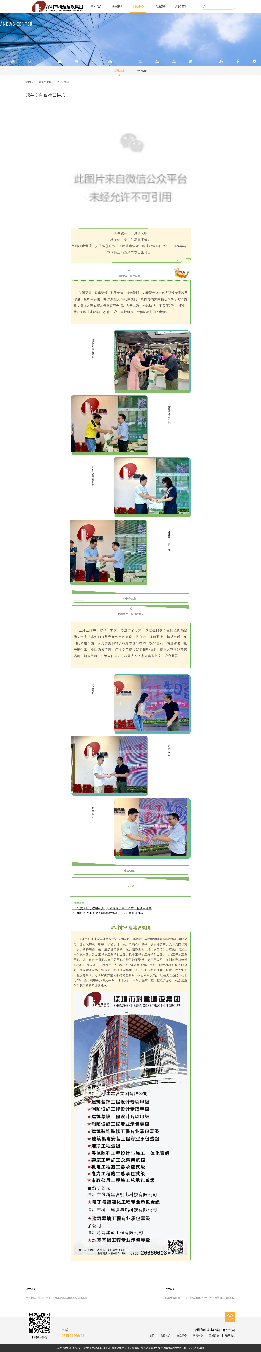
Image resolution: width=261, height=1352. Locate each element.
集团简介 (96, 6)
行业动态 (142, 71)
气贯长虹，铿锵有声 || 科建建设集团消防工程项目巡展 (114, 908)
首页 (41, 81)
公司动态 (119, 71)
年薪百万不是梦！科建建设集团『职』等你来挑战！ (111, 913)
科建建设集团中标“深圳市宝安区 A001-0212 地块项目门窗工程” (200, 1297)
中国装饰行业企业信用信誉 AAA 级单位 (182, 1348)
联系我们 (180, 6)
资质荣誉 (117, 6)
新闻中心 (138, 6)
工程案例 (159, 6)
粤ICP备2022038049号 (147, 1348)
